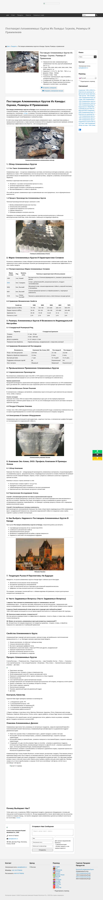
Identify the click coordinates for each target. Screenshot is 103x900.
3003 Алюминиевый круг (83, 877)
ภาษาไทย (58, 884)
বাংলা (56, 868)
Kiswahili (58, 883)
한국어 (57, 878)
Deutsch (57, 873)
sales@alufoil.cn (83, 68)
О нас (13, 15)
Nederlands (58, 870)
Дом (8, 46)
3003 (8, 283)
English (57, 867)
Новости (28, 15)
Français (57, 871)
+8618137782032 (19, 873)
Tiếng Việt (58, 887)
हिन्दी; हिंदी (57, 876)
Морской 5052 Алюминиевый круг (89, 110)
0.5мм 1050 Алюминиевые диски (88, 99)
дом (7, 15)
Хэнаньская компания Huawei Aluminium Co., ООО (35, 895)
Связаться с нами (38, 15)
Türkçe (57, 886)
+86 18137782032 (17, 870)
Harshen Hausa (59, 875)
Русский (57, 881)
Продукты (20, 15)
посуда (25, 113)
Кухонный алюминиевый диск (85, 869)
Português (58, 879)
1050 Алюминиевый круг (83, 873)
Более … (19, 818)
